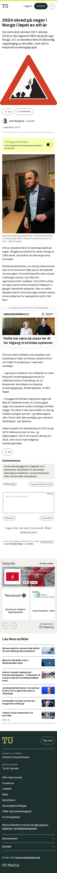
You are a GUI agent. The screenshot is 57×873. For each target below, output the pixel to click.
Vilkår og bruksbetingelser (17, 811)
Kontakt (6, 846)
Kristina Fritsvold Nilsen (15, 757)
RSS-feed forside (12, 777)
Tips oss (47, 740)
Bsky (5, 794)
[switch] (49, 144)
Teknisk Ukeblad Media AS (27, 858)
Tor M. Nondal (10, 768)
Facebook (8, 783)
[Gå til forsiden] (5, 6)
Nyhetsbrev (8, 800)
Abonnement (9, 838)
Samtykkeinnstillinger (14, 805)
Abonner (41, 6)
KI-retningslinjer (11, 817)
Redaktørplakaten (26, 828)
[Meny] (52, 6)
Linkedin (6, 788)
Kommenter (25, 111)
